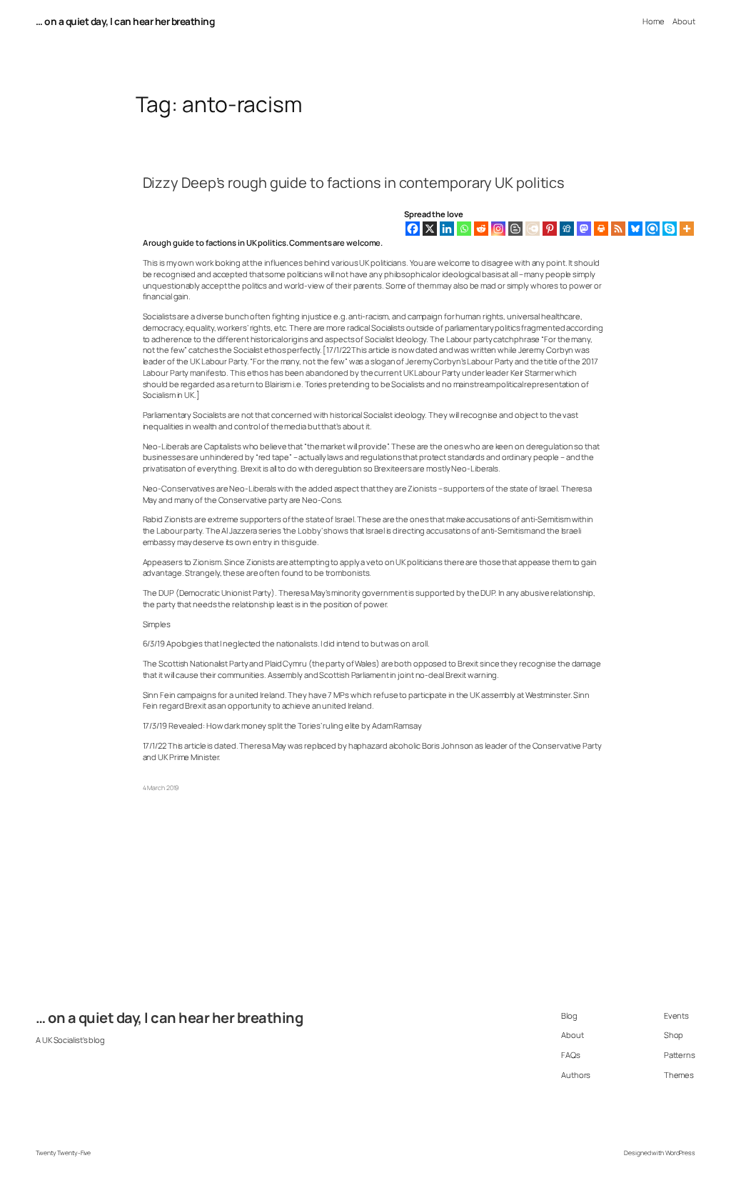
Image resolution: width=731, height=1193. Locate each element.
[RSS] (618, 228)
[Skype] (669, 228)
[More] (687, 228)
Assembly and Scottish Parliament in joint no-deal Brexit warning (383, 674)
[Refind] (652, 228)
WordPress (680, 1153)
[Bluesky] (635, 228)
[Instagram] (498, 228)
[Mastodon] (584, 228)
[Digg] (567, 228)
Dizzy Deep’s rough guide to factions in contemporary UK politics (354, 183)
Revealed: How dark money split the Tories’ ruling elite (264, 725)
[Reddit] (481, 228)
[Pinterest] (550, 228)
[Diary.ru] (532, 228)
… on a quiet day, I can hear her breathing (125, 21)
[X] (430, 228)
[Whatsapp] (464, 228)
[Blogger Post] (515, 228)
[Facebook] (412, 228)
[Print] (601, 228)
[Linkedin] (447, 228)
